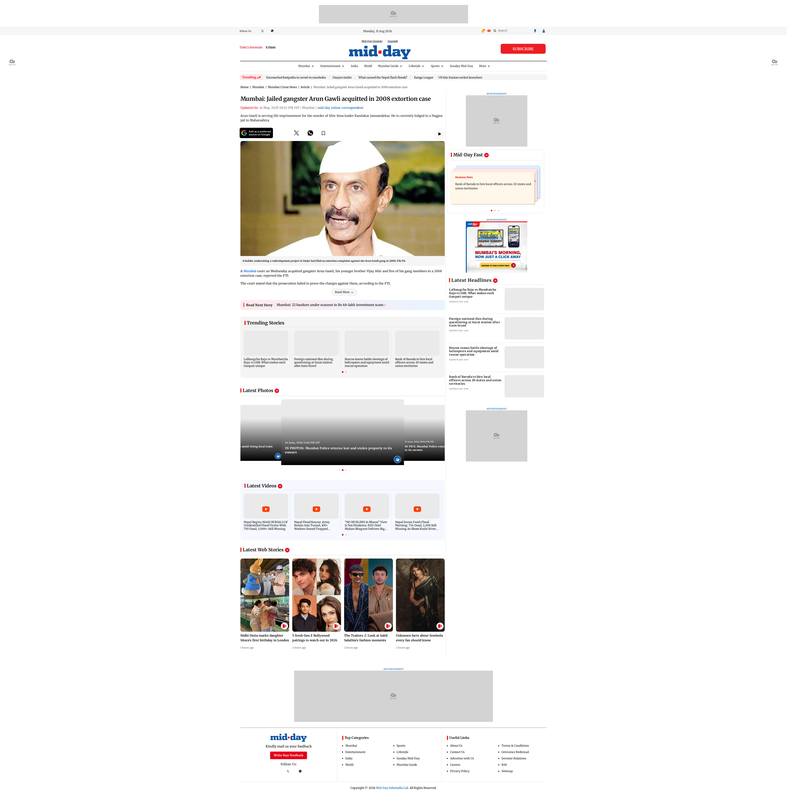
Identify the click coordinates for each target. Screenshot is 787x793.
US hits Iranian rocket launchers (460, 77)
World (368, 66)
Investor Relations (514, 758)
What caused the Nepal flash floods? (382, 77)
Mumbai (304, 66)
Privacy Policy (460, 771)
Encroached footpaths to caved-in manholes (296, 77)
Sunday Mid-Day (461, 66)
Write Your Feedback (288, 755)
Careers (455, 765)
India (354, 66)
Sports (435, 66)
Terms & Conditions (515, 745)
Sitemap (507, 771)
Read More (342, 292)
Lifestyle (414, 66)
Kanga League (423, 77)
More (482, 66)
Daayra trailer (342, 77)
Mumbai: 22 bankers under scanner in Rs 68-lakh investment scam (331, 305)
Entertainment (330, 66)
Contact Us (457, 752)
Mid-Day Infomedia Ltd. (392, 788)
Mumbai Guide (388, 66)
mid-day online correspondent (340, 108)
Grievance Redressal (515, 752)
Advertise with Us (462, 758)
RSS (504, 765)
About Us (456, 745)
